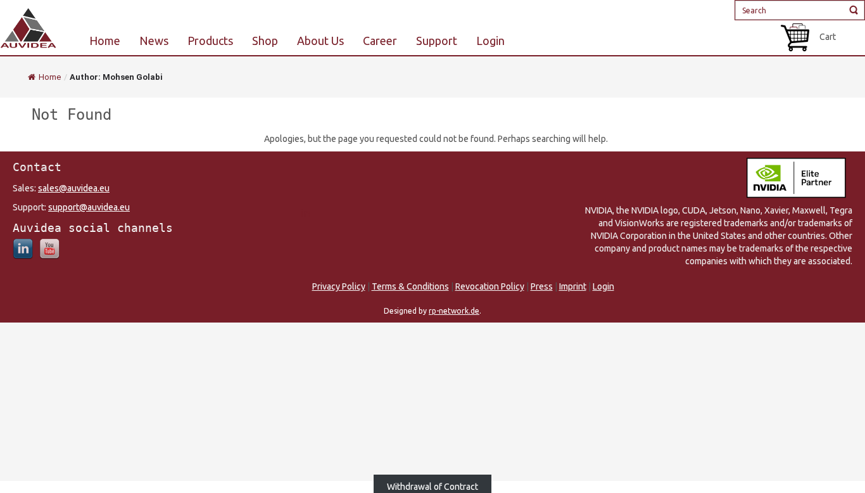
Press (542, 286)
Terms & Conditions (410, 286)
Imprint (572, 286)
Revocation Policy (489, 286)
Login (603, 286)
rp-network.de (454, 311)
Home (50, 77)
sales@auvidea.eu (74, 188)
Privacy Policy (338, 286)
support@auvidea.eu (89, 207)
